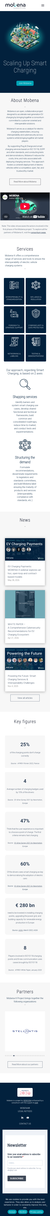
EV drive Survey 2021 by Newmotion (28, 800)
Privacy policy (36, 1212)
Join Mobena (25, 83)
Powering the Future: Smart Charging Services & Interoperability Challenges (22, 679)
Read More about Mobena (25, 182)
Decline (22, 1212)
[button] (5, 1055)
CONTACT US (25, 1124)
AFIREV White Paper (22, 970)
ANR (36, 1103)
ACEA (20, 930)
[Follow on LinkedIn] (22, 1117)
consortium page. (38, 232)
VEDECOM (27, 1101)
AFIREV (20, 763)
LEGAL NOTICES (25, 1111)
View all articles (25, 698)
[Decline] (46, 1205)
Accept (12, 1212)
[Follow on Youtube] (28, 1117)
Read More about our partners (25, 1064)
